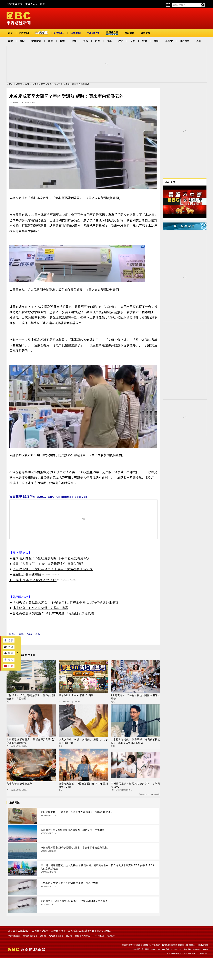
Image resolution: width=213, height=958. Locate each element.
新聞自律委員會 (40, 930)
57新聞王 (59, 33)
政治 (62, 41)
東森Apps (31, 4)
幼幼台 (52, 936)
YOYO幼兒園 (98, 936)
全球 (74, 41)
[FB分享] (8, 642)
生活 (144, 41)
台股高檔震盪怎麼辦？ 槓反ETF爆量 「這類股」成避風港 (53, 613)
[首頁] (19, 18)
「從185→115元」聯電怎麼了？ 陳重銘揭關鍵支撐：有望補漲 (31, 697)
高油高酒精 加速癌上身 (19, 783)
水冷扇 (29, 634)
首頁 (10, 33)
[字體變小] (9, 654)
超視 (77, 936)
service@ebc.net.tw (200, 949)
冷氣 (38, 634)
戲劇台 (43, 936)
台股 (85, 41)
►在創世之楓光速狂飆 (25, 574)
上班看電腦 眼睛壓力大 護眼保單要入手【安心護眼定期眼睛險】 (31, 741)
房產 (97, 41)
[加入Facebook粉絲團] (8, 661)
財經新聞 (24, 33)
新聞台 (26, 936)
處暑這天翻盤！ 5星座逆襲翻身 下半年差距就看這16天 (51, 558)
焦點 (22, 41)
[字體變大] (8, 648)
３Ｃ (132, 41)
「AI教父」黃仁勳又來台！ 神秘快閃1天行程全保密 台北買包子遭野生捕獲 (66, 602)
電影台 (61, 936)
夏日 (21, 634)
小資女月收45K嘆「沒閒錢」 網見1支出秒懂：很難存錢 (83, 741)
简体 (42, 4)
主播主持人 (23, 930)
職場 (156, 41)
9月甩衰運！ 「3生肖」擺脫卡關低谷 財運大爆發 (135, 697)
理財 (121, 41)
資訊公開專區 (104, 930)
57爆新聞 (75, 33)
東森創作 (111, 936)
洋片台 (69, 936)
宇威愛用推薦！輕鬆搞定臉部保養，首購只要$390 (135, 785)
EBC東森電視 (15, 4)
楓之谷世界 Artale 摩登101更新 (76, 695)
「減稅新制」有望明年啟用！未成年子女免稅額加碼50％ (53, 569)
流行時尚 (185, 41)
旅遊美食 (146, 33)
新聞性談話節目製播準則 (81, 930)
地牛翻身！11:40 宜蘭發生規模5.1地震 (40, 607)
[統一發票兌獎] (184, 229)
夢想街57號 (93, 33)
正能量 (169, 41)
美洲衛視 (86, 936)
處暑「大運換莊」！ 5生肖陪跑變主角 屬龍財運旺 (48, 563)
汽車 (109, 41)
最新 (10, 41)
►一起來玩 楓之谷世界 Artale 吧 (33, 580)
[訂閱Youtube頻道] (8, 667)
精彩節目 (130, 33)
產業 (50, 41)
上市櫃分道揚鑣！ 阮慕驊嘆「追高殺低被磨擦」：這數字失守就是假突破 (135, 741)
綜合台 (34, 936)
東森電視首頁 (14, 936)
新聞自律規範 (58, 930)
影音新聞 (36, 41)
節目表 (11, 930)
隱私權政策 (203, 945)
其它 (198, 41)
